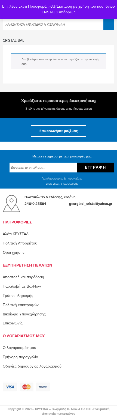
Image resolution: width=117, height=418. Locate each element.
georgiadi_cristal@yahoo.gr (90, 204)
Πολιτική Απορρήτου (20, 243)
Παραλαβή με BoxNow (22, 286)
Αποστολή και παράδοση (23, 277)
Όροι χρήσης (13, 252)
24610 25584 (53, 184)
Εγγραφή (95, 167)
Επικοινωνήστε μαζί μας (58, 131)
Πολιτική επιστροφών (21, 305)
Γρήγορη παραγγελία (20, 357)
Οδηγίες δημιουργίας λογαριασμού (32, 366)
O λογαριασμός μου (19, 347)
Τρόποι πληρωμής (18, 295)
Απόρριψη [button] (67, 12)
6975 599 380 (70, 184)
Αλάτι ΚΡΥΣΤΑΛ (16, 234)
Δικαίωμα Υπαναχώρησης (24, 314)
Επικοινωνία (13, 323)
